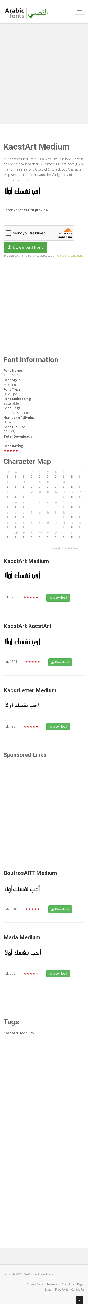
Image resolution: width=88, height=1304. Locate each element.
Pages (80, 1284)
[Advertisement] (44, 72)
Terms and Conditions (69, 255)
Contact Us (77, 1290)
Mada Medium (22, 937)
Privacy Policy (35, 1284)
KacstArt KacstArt (27, 626)
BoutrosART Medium (30, 873)
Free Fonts (62, 1290)
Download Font (27, 247)
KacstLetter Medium (30, 690)
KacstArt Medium (26, 561)
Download (60, 598)
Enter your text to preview (26, 209)
